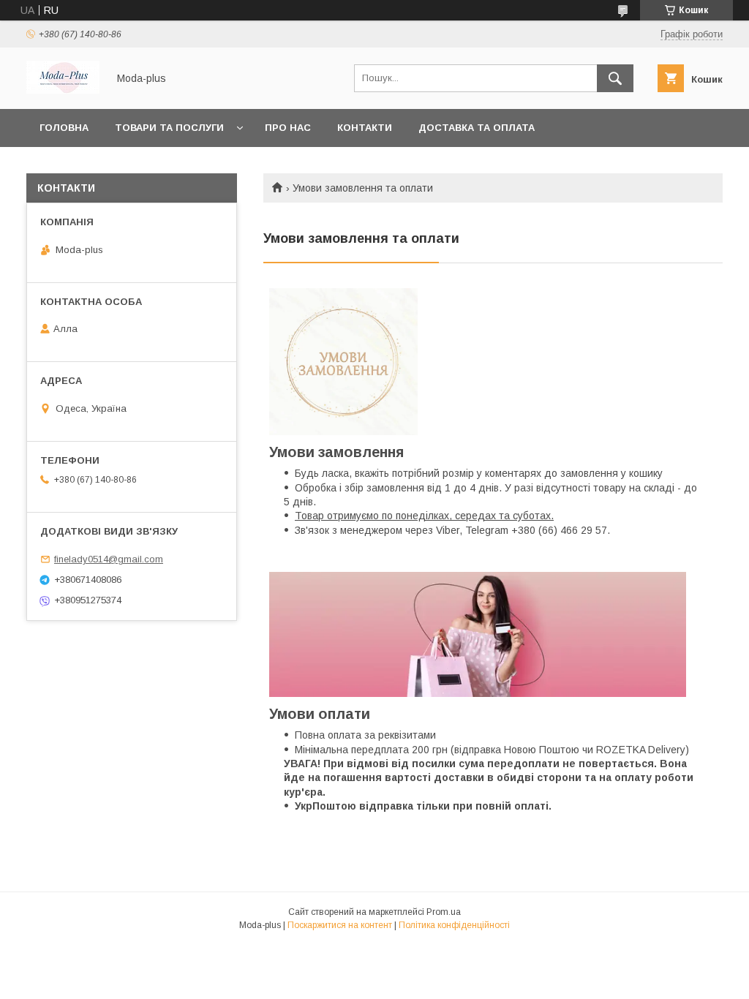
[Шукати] (615, 78)
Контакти (364, 127)
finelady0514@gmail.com (108, 559)
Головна (64, 127)
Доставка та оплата (476, 127)
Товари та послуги (169, 127)
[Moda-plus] (62, 90)
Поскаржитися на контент (339, 925)
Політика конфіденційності (454, 925)
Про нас (288, 127)
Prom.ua (443, 912)
